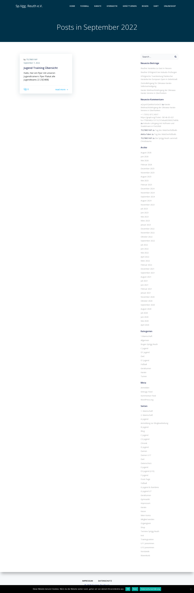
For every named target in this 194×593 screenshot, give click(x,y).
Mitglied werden (147, 519)
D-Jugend (145, 447)
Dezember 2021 (147, 269)
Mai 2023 (145, 216)
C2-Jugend (145, 439)
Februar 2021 (146, 289)
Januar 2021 (146, 293)
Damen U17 (146, 455)
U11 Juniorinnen (147, 543)
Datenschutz (146, 463)
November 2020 (148, 297)
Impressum (145, 503)
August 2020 (146, 309)
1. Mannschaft (147, 411)
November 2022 (148, 232)
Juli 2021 (144, 281)
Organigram (146, 523)
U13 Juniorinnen (147, 547)
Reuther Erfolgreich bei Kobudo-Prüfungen (159, 72)
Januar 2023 (146, 224)
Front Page (145, 479)
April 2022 (145, 257)
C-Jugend (144, 435)
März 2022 (145, 260)
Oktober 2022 (146, 236)
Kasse (143, 511)
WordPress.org (147, 399)
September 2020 (148, 305)
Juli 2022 (144, 245)
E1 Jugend (145, 360)
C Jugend (144, 348)
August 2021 (146, 277)
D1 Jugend (145, 352)
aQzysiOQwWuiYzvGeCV (151, 104)
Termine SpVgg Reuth (150, 531)
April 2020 (145, 325)
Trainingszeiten (147, 539)
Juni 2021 (144, 285)
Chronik (144, 443)
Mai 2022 (145, 252)
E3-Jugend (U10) (147, 471)
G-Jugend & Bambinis (150, 487)
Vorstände (145, 551)
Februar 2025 (146, 184)
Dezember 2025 (147, 168)
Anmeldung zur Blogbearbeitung (154, 423)
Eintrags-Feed (146, 391)
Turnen (144, 376)
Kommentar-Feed (148, 395)
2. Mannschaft (147, 415)
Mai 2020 (145, 321)
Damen (144, 451)
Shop (143, 527)
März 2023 (145, 220)
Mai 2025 (145, 180)
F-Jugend (144, 475)
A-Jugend (144, 419)
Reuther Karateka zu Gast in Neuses (156, 68)
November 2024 (148, 192)
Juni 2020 (144, 317)
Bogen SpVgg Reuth (149, 344)
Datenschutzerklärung (150, 589)
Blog (143, 431)
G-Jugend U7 (146, 491)
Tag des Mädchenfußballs (166, 130)
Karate (97, 6)
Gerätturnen (130, 6)
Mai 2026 (145, 160)
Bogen (145, 6)
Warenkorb (145, 555)
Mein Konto (146, 515)
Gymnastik (112, 6)
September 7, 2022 (32, 63)
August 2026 (146, 152)
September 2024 (148, 196)
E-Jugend (144, 467)
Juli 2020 (144, 313)
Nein (135, 589)
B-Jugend (144, 427)
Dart (156, 6)
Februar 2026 (146, 164)
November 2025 (148, 172)
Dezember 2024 (147, 188)
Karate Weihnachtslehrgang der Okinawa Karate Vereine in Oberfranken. (158, 107)
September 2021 (148, 273)
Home (72, 6)
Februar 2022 (146, 265)
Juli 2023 (144, 208)
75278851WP (31, 59)
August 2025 (146, 176)
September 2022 (148, 240)
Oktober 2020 (146, 301)
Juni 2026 (144, 156)
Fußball (84, 6)
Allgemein (145, 340)
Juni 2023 (144, 212)
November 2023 (148, 204)
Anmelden (145, 387)
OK (128, 589)
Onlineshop (170, 6)
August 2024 (146, 200)
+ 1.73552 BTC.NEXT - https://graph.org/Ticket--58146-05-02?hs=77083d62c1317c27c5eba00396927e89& (160, 117)
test (142, 535)
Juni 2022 (144, 248)
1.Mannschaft (146, 336)
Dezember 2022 (147, 228)
